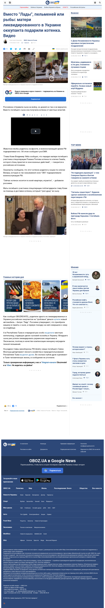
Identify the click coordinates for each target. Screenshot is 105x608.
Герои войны (24, 7)
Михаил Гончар (77, 392)
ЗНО (49, 508)
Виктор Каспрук (77, 294)
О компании (24, 443)
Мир (30, 488)
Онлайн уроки (37, 508)
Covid (45, 534)
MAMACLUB (38, 534)
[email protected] (27, 593)
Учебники (28, 508)
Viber (9, 365)
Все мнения (76, 398)
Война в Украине (36, 7)
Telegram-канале (48, 362)
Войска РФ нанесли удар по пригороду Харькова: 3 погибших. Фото (85, 216)
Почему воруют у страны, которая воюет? (82, 348)
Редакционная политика (17, 410)
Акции (43, 514)
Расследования (60, 488)
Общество (83, 488)
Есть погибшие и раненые (79, 222)
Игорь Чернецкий (77, 366)
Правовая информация (67, 443)
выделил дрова (27, 354)
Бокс (42, 501)
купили (57, 319)
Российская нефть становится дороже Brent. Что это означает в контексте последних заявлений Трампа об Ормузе (82, 302)
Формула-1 (49, 501)
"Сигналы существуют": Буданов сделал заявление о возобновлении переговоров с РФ (86, 194)
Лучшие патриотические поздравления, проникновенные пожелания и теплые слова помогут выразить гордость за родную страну (86, 51)
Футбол (22, 501)
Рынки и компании (26, 527)
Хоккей (37, 501)
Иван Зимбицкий (77, 352)
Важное (75, 13)
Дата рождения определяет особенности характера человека (80, 72)
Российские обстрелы (77, 7)
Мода (42, 540)
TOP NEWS (76, 145)
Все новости (97, 488)
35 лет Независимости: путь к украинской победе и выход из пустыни (80, 274)
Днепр (43, 495)
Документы (44, 449)
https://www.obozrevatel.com (71, 549)
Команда (43, 443)
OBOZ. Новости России (30, 40)
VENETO (65, 7)
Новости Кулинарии (41, 521)
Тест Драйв (23, 514)
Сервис (49, 514)
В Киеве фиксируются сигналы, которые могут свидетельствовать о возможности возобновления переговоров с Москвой (85, 202)
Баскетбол (30, 501)
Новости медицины (26, 534)
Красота (36, 540)
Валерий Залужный (78, 280)
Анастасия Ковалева (15, 40)
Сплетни (29, 540)
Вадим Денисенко (77, 307)
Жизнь (44, 488)
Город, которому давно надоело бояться (81, 374)
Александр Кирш (77, 378)
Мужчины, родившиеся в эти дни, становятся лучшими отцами (81, 64)
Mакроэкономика (39, 527)
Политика (19, 488)
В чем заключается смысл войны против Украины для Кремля (80, 288)
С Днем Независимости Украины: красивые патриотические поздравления (85, 43)
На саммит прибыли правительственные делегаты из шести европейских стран (84, 182)
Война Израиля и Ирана (52, 7)
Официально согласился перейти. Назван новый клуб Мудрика (81, 86)
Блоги (69, 488)
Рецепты (23, 521)
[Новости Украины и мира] (31, 411)
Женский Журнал (51, 540)
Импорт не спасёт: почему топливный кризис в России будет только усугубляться (82, 386)
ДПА (44, 508)
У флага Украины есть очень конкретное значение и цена (81, 361)
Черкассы (50, 495)
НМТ (53, 508)
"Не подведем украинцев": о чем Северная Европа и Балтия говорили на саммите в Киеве (85, 175)
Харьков (27, 495)
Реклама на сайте (25, 449)
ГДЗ (21, 508)
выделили (50, 333)
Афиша (22, 540)
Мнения (74, 267)
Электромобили (34, 514)
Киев (21, 495)
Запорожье (35, 495)
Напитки (30, 521)
